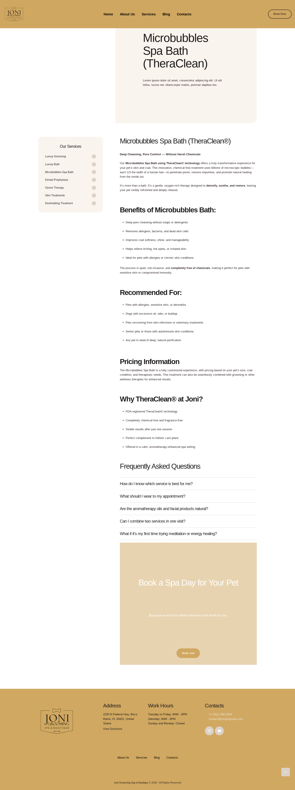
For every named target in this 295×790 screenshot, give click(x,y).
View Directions (112, 728)
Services (149, 14)
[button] (280, 14)
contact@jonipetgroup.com (226, 719)
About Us (127, 14)
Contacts (184, 14)
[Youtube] (219, 730)
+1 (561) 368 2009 (220, 714)
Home (108, 14)
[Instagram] (209, 730)
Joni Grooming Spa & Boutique (131, 782)
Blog (166, 14)
